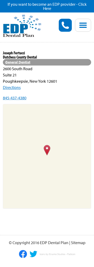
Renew (21, 48)
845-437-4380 (14, 97)
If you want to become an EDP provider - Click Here (47, 6)
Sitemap (78, 242)
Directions (12, 87)
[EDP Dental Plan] (22, 25)
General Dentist (17, 62)
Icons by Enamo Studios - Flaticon (57, 254)
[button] (47, 150)
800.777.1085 (65, 25)
